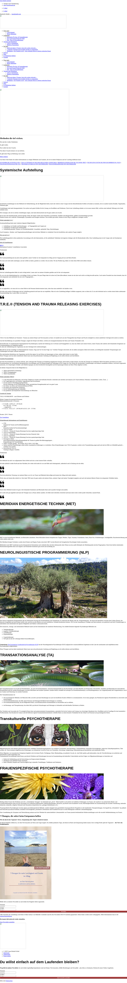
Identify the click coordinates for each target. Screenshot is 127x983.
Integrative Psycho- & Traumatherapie (17, 37)
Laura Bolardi (11, 32)
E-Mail (2, 908)
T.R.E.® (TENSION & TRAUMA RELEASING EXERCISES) (39, 162)
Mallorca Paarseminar (13, 45)
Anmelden (63, 911)
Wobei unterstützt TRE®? (7, 376)
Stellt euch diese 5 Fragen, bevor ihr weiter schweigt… (22, 48)
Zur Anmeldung (4, 417)
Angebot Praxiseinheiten (6, 358)
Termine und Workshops (10, 41)
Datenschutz (9, 981)
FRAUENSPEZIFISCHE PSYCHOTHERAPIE (62, 164)
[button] (63, 220)
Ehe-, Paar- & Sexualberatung (15, 40)
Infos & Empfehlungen (6, 242)
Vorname (2, 904)
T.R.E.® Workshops (12, 43)
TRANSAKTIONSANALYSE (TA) (10, 164)
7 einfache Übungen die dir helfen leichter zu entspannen (22, 49)
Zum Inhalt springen (5, 0)
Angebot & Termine (5, 393)
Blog (4, 54)
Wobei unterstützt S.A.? (6, 220)
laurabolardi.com (16, 14)
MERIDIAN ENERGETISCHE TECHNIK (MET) (72, 162)
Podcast (5, 52)
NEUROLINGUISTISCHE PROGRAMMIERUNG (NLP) (104, 162)
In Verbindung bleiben (9, 55)
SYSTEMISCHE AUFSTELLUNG (10, 162)
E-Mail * (2, 974)
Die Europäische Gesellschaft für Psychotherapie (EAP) (23, 644)
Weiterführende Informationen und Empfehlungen (13, 420)
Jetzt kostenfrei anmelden (63, 977)
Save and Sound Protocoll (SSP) (16, 38)
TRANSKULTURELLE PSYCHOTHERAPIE (34, 164)
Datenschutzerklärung (6, 916)
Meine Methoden (11, 34)
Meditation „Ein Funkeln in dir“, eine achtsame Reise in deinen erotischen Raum (29, 51)
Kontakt (5, 57)
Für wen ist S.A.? (5, 235)
